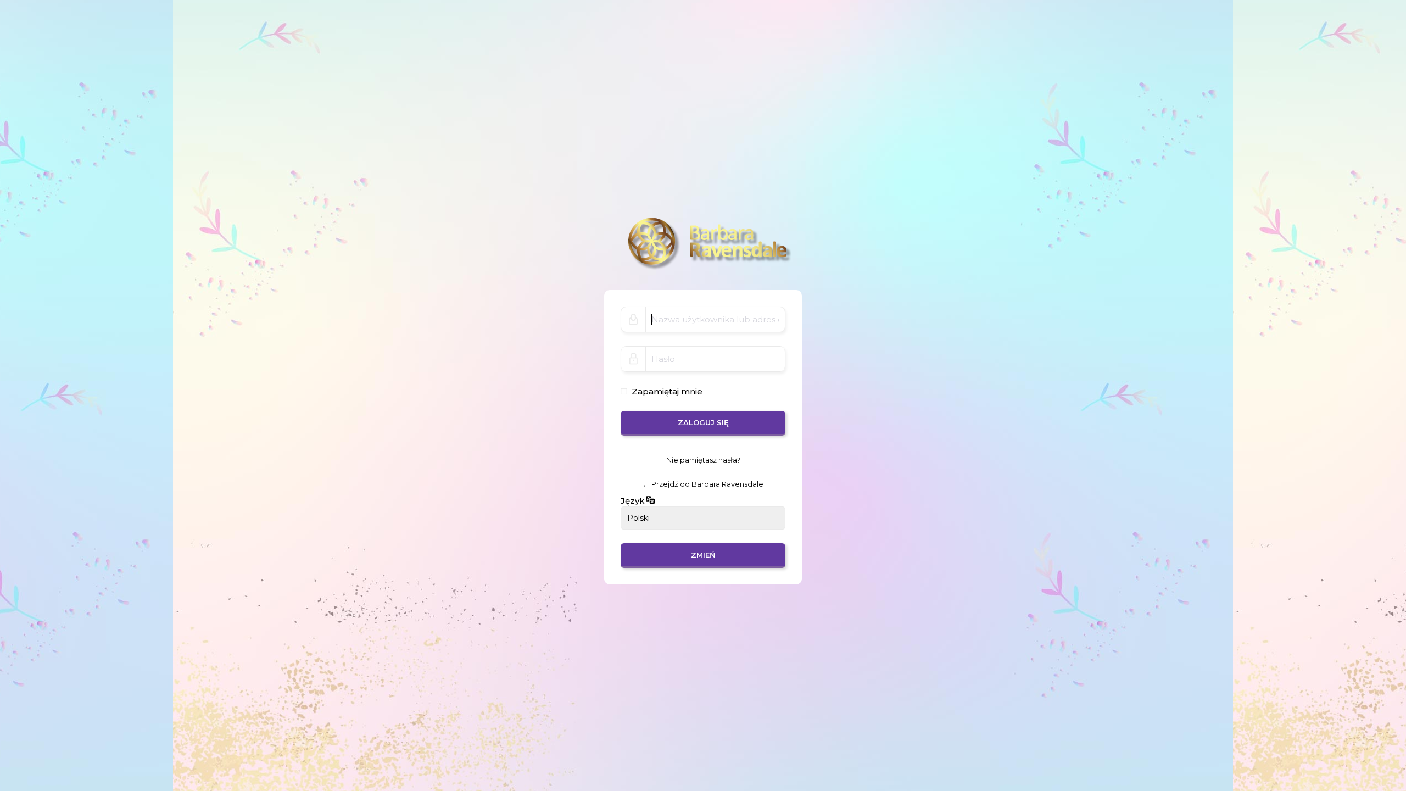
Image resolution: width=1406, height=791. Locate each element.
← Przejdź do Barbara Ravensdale (703, 484)
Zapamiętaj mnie (667, 391)
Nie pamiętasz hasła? (703, 459)
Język (633, 500)
